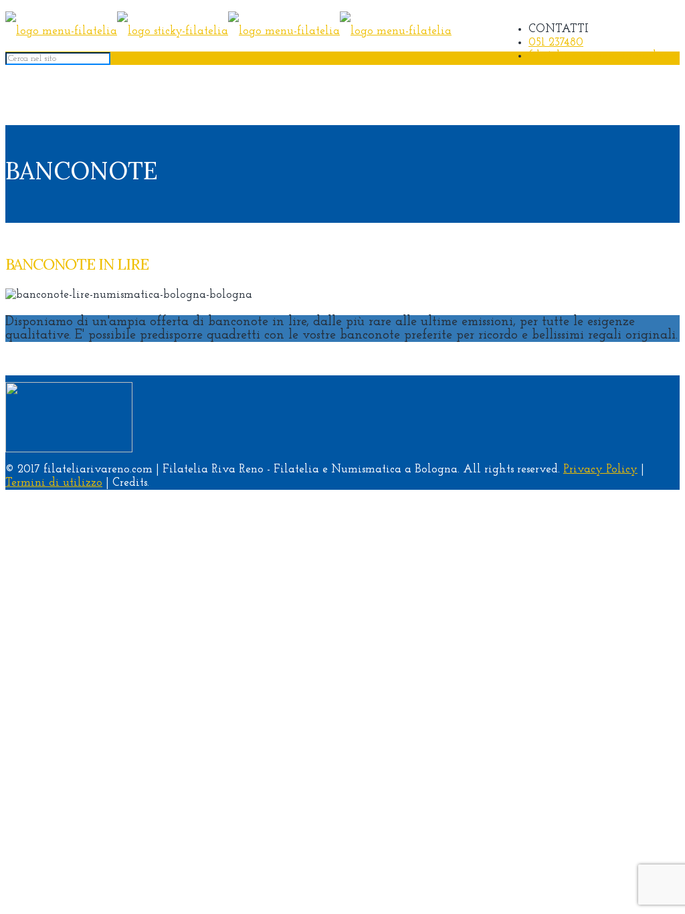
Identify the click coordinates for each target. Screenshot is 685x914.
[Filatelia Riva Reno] (228, 31)
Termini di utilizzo (53, 482)
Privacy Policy (600, 469)
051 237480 (555, 42)
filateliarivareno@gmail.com (604, 56)
